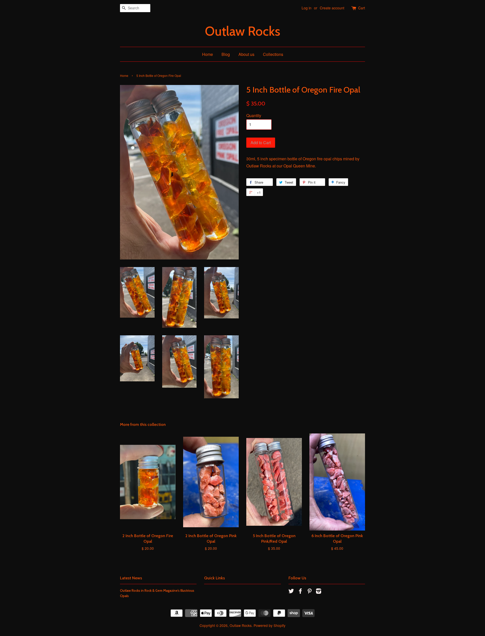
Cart (361, 7)
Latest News (131, 578)
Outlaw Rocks (242, 31)
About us (246, 54)
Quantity (253, 115)
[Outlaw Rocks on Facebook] (300, 591)
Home (207, 54)
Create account (332, 7)
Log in (306, 7)
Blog (226, 54)
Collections (273, 54)
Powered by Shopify (269, 625)
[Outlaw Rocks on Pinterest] (309, 591)
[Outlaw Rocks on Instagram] (318, 591)
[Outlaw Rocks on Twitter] (291, 591)
